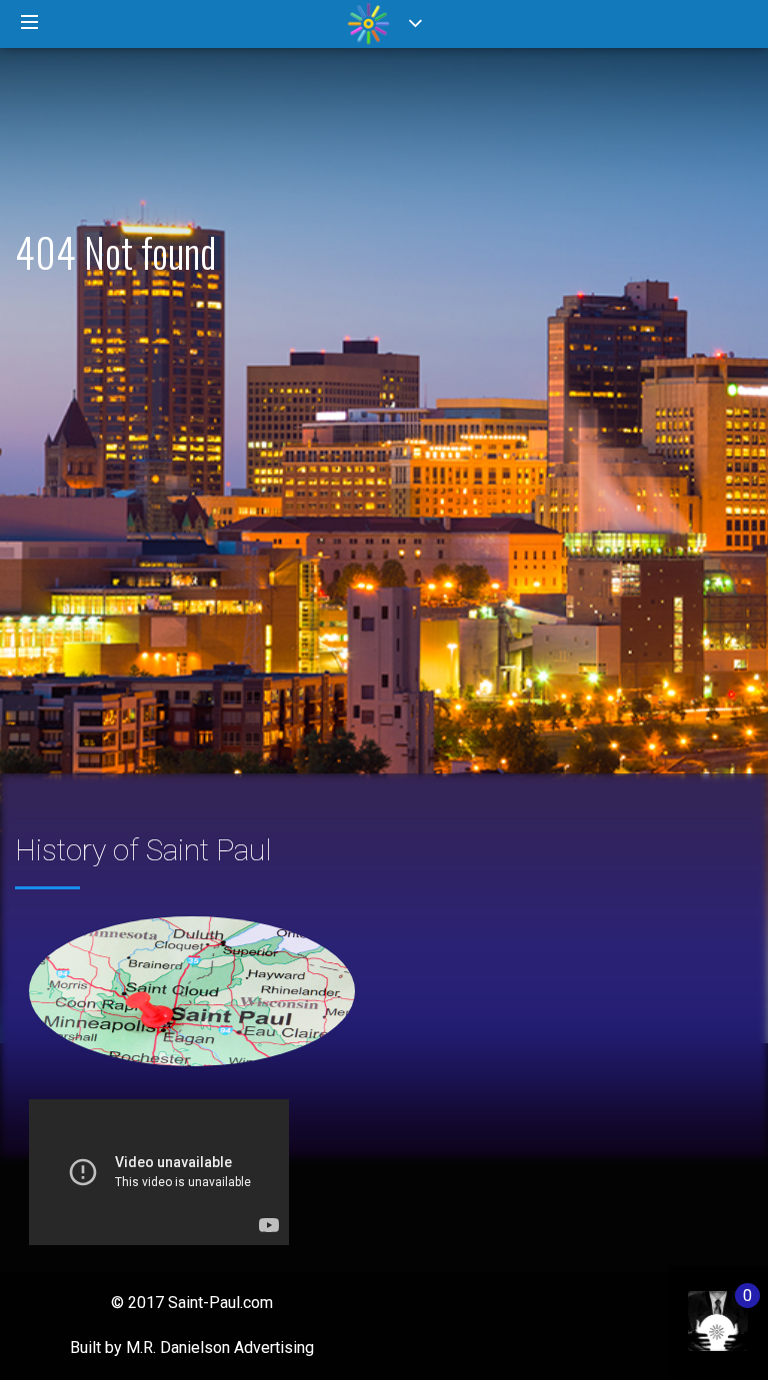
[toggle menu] (30, 23)
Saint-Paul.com (220, 1302)
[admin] (697, 1310)
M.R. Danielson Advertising (220, 1347)
